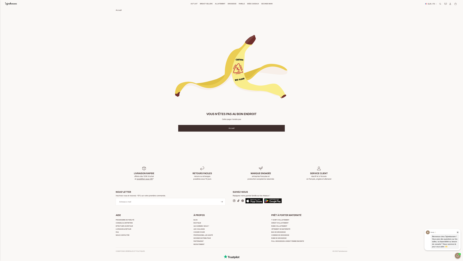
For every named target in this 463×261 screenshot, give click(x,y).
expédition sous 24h (145, 179)
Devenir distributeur (202, 238)
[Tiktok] (238, 200)
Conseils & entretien (124, 223)
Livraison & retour (123, 229)
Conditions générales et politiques (130, 251)
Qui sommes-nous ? (201, 226)
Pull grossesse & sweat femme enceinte (287, 241)
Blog (195, 220)
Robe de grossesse (278, 238)
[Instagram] (234, 200)
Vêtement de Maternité (280, 229)
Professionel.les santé (203, 235)
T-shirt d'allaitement (280, 220)
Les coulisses (199, 229)
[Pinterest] (242, 200)
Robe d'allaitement (279, 226)
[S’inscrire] (221, 201)
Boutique (197, 223)
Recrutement (199, 244)
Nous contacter (122, 235)
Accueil (231, 128)
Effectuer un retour (124, 226)
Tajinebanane (342, 251)
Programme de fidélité (125, 220)
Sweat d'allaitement (280, 223)
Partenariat (199, 241)
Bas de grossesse (278, 232)
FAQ (117, 232)
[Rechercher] (440, 4)
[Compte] (450, 4)
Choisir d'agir (199, 232)
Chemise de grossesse (280, 235)
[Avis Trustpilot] (231, 257)
